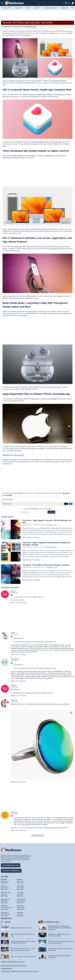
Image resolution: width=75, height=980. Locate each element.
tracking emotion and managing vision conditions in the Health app (42, 94)
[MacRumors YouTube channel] (53, 3)
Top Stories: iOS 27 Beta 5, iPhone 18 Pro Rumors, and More (46, 565)
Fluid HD (26, 971)
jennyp (13, 632)
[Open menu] (2, 3)
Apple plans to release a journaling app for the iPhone (48, 399)
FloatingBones (15, 659)
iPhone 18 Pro (7, 8)
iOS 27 (28, 8)
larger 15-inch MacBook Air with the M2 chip (39, 229)
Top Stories (9, 499)
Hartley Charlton (5, 899)
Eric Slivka (19, 879)
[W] (5, 598)
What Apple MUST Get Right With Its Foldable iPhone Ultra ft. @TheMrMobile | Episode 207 (60, 927)
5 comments (36, 537)
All (72, 8)
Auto (31, 971)
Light (34, 971)
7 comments (36, 560)
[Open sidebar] (73, 3)
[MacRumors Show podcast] (38, 3)
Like (20, 602)
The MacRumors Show (51, 922)
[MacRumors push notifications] (56, 3)
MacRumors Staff (31, 26)
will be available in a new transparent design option (44, 387)
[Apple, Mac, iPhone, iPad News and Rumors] (14, 5)
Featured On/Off (5, 971)
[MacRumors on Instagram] (41, 3)
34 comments (7, 504)
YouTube (7, 922)
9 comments (36, 580)
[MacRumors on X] (47, 3)
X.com (6, 882)
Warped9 (13, 591)
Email (2, 882)
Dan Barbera (4, 905)
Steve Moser (4, 912)
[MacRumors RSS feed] (59, 3)
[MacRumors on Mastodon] (50, 3)
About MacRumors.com (11, 865)
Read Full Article (27, 537)
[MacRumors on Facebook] (44, 3)
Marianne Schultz (21, 899)
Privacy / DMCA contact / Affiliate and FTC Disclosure (13, 965)
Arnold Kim (4, 879)
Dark (37, 971)
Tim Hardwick (20, 892)
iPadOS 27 (37, 8)
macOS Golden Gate (51, 8)
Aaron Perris (20, 912)
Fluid (22, 971)
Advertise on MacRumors (11, 870)
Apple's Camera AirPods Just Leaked (21, 928)
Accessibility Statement (6, 968)
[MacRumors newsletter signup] (63, 3)
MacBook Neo (65, 8)
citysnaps (14, 811)
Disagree (23, 602)
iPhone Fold (18, 8)
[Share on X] (66, 504)
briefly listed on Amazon (36, 311)
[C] (5, 818)
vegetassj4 (14, 700)
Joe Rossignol (20, 886)
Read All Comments (37, 835)
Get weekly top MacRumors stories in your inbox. (37, 508)
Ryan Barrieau (20, 905)
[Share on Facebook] (70, 504)
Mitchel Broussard (5, 892)
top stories (20, 493)
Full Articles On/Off (15, 971)
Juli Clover (3, 886)
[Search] (70, 3)
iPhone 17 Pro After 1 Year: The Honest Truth (23, 956)
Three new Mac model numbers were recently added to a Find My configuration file (28, 155)
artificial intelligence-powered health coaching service (48, 142)
